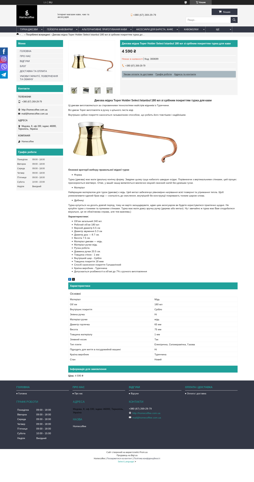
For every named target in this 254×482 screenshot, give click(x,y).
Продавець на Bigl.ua (127, 455)
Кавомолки (191, 29)
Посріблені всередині (38, 34)
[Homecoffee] (26, 24)
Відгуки (135, 393)
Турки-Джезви (29, 29)
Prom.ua (144, 452)
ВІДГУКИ (25, 61)
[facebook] (69, 279)
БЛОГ (23, 66)
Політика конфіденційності (147, 458)
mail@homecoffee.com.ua (34, 113)
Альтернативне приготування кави (104, 29)
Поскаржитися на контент (119, 458)
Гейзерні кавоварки (60, 29)
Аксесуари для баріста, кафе (154, 29)
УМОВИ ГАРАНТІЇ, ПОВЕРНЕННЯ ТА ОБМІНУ (39, 78)
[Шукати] (234, 20)
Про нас (78, 393)
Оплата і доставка (196, 393)
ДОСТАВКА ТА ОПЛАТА (33, 71)
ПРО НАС (25, 56)
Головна (22, 393)
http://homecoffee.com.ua (34, 109)
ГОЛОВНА (25, 51)
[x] (73, 279)
